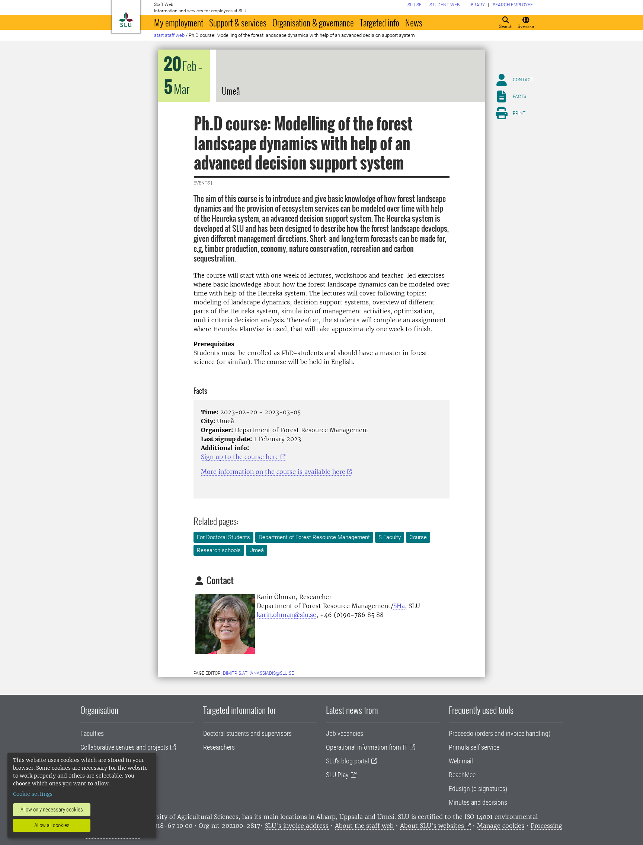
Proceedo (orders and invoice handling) (499, 733)
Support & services (237, 22)
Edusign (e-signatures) (478, 788)
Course (418, 537)
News (413, 22)
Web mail (461, 761)
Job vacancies (344, 733)
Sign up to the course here (240, 457)
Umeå (256, 550)
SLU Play (337, 775)
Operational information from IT (366, 747)
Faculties (92, 733)
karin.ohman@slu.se (286, 614)
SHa (399, 606)
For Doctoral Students (223, 537)
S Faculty (389, 537)
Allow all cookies (52, 825)
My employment (178, 22)
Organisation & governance (313, 22)
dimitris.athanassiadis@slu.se (258, 673)
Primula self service (474, 747)
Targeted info (379, 22)
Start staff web (169, 35)
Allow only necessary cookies (51, 809)
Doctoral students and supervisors (247, 733)
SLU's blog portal (347, 761)
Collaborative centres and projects (124, 747)
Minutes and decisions (478, 802)
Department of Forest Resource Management (314, 537)
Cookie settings (32, 794)
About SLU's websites (432, 825)
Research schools (219, 550)
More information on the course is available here (273, 471)
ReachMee (462, 775)
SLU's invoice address (297, 825)
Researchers (219, 747)
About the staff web (364, 825)
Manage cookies (500, 825)
